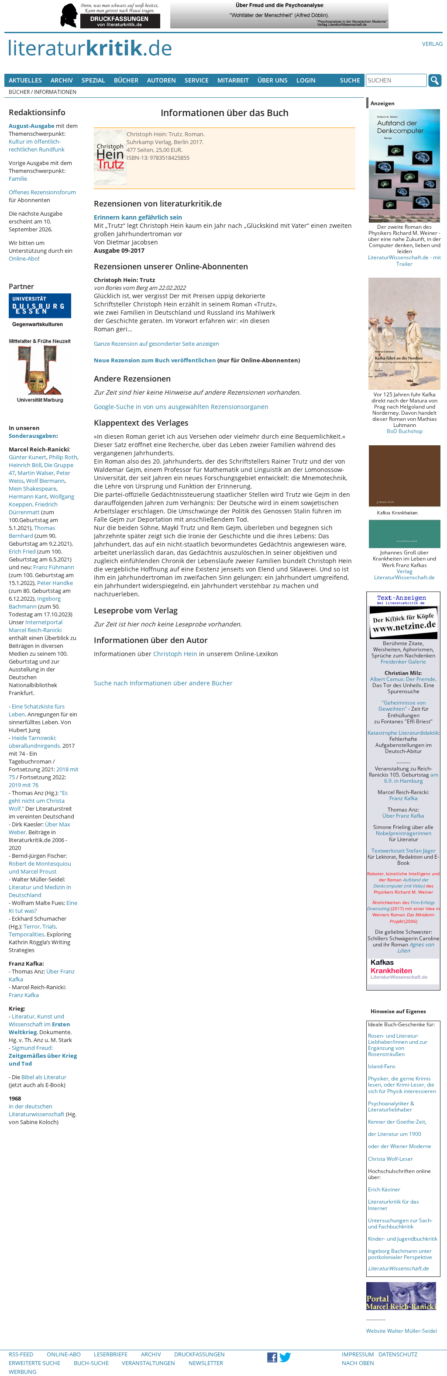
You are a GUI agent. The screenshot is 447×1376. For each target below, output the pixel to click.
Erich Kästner (384, 1189)
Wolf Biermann (45, 481)
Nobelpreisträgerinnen (403, 832)
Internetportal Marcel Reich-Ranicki (35, 626)
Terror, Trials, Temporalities (33, 930)
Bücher (126, 80)
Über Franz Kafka (403, 815)
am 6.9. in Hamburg (411, 777)
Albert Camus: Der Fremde (402, 678)
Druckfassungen (199, 1354)
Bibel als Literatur (43, 1077)
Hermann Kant (28, 496)
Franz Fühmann (53, 567)
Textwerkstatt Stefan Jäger (403, 850)
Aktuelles (25, 80)
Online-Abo (23, 258)
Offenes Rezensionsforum (42, 192)
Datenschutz (397, 1354)
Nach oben (358, 1363)
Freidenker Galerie (403, 661)
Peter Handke (55, 583)
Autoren (161, 80)
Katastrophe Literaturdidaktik (403, 732)
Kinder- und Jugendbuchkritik (402, 1238)
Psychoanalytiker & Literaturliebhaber (391, 1106)
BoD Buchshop (405, 430)
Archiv (62, 80)
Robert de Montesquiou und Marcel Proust (40, 867)
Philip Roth (63, 457)
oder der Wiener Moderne (399, 1145)
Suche (350, 80)
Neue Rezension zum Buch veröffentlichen (155, 360)
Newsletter (206, 1363)
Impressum (358, 1354)
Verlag (432, 44)
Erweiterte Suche (34, 1363)
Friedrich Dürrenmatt (33, 508)
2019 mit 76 (23, 785)
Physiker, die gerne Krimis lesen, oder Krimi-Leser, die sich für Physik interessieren (402, 1084)
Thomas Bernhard (32, 532)
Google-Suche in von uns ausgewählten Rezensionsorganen (181, 406)
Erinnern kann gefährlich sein (138, 217)
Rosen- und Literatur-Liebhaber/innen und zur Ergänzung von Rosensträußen (397, 1044)
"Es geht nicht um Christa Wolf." (38, 800)
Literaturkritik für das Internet (393, 1204)
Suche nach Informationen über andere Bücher (163, 683)
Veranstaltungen (148, 1363)
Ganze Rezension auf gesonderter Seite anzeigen (156, 343)
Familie (18, 178)
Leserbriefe (110, 1354)
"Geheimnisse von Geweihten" (402, 705)
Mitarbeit (233, 80)
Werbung (22, 1372)
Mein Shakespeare (32, 488)
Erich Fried (22, 551)
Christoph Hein (175, 654)
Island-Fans (381, 1066)
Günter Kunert (27, 457)
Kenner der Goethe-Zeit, (397, 1121)
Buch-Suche (91, 1363)
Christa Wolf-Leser (390, 1158)
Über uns (273, 80)
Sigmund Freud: (43, 1055)
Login (306, 80)
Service (197, 80)
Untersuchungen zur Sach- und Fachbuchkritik (400, 1223)
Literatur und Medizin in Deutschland (40, 891)
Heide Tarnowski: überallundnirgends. (35, 742)
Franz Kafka (24, 995)
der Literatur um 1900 (394, 1133)
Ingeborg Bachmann (35, 602)
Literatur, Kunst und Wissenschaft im (39, 1024)
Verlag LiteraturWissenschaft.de (404, 574)
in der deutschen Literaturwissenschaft (37, 1110)
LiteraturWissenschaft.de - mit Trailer (404, 260)
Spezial (93, 80)
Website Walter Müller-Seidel (401, 1330)
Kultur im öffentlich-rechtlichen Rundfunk (37, 145)
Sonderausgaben (32, 436)
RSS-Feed (21, 1354)
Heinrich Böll (25, 465)
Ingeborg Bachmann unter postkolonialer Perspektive (400, 1253)
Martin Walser (35, 473)
